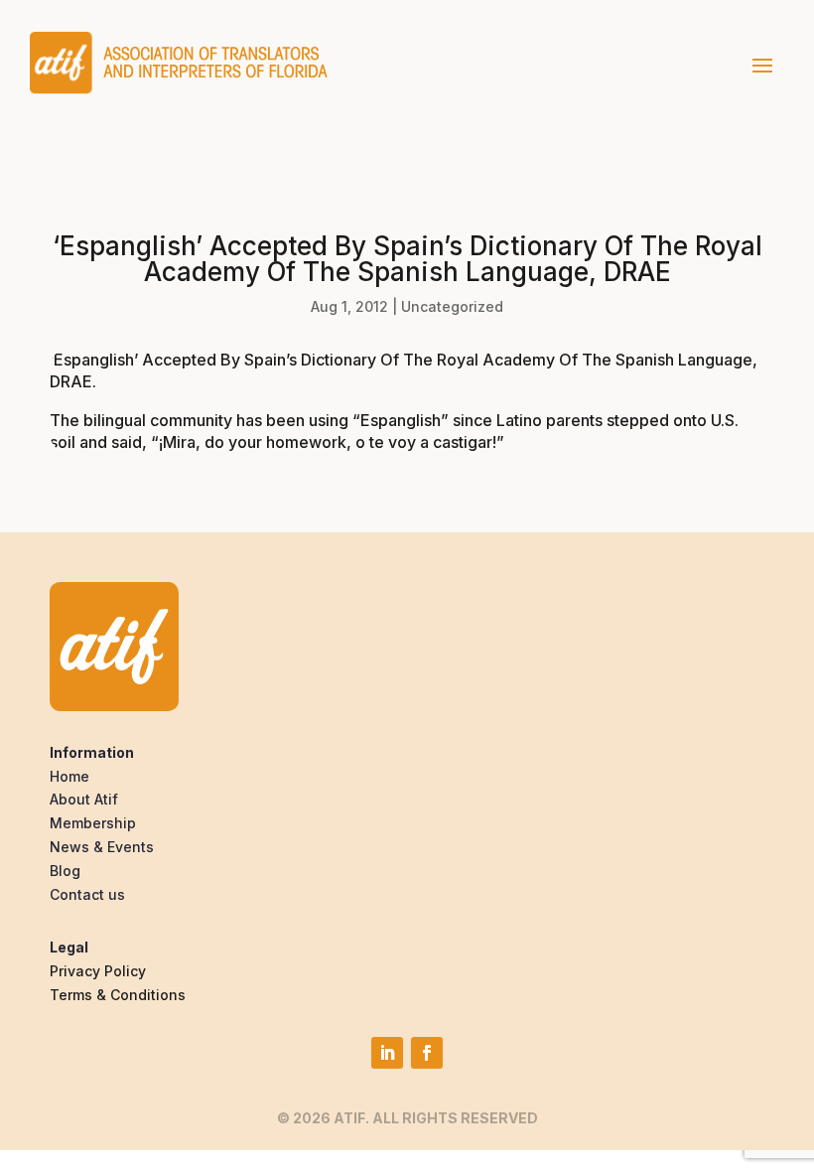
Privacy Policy (98, 970)
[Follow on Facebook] (427, 1053)
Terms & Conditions (118, 994)
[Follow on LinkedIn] (387, 1053)
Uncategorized (452, 306)
